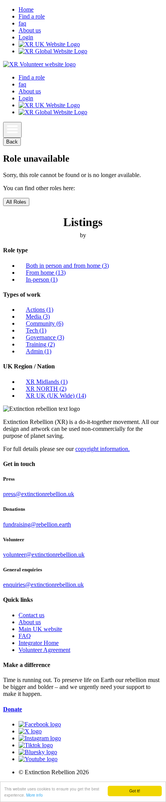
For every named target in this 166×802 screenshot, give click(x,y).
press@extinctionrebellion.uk (38, 494)
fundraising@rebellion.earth (37, 524)
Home (26, 9)
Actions (39, 309)
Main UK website (40, 629)
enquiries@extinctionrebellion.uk (43, 584)
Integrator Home (39, 643)
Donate (12, 709)
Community (44, 323)
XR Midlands (47, 381)
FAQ (25, 636)
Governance (45, 337)
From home (46, 272)
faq (22, 23)
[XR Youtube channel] (38, 759)
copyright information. (102, 449)
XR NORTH (46, 388)
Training (40, 344)
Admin (38, 351)
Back (12, 142)
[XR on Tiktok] (36, 745)
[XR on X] (30, 731)
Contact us (31, 615)
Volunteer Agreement (44, 650)
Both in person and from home (67, 265)
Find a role (32, 16)
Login (26, 37)
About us (30, 30)
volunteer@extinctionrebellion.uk (44, 554)
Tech (36, 330)
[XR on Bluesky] (38, 752)
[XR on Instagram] (40, 738)
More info (34, 795)
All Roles (16, 202)
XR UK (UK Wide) (56, 395)
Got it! (134, 791)
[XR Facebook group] (40, 724)
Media (38, 316)
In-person (42, 279)
